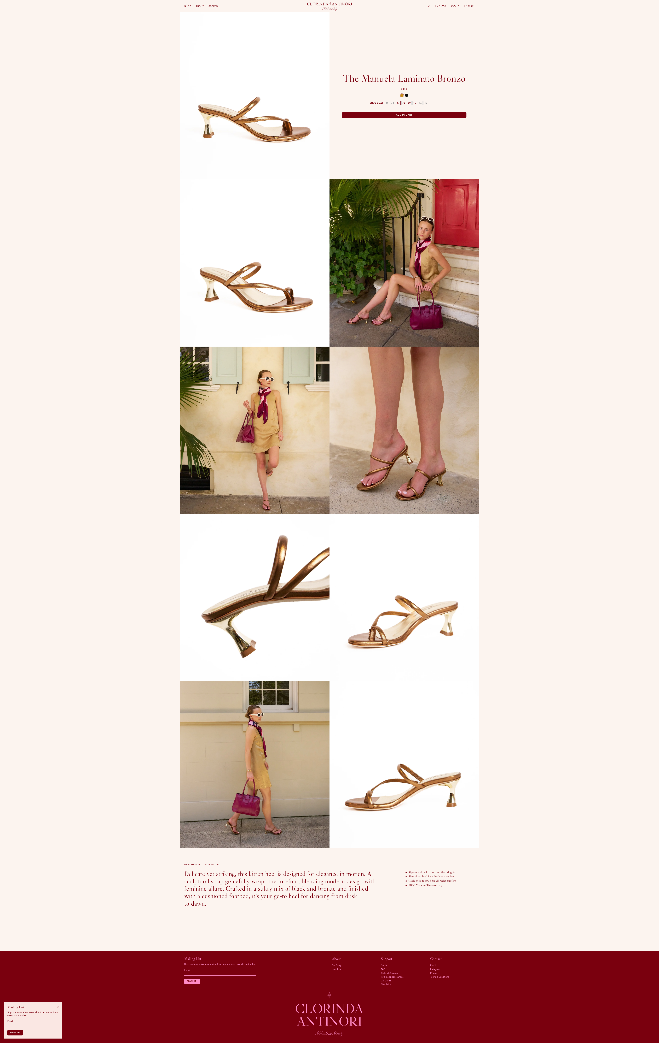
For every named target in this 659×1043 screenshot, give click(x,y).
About (200, 6)
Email (187, 970)
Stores (213, 6)
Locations (336, 969)
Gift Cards (386, 980)
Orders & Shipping (389, 973)
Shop (187, 6)
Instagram (435, 969)
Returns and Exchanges (392, 976)
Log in (455, 5)
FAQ (383, 969)
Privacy (433, 973)
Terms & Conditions (439, 976)
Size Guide (212, 864)
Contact (440, 5)
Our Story (336, 965)
